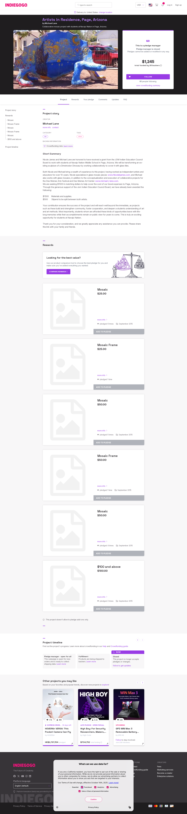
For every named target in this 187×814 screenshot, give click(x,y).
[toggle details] (73, 745)
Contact (134, 766)
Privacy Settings (51, 806)
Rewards (9, 115)
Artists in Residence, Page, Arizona (74, 19)
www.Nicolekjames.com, (119, 175)
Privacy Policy (19, 806)
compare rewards (58, 272)
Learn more (61, 664)
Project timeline (11, 147)
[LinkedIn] (30, 776)
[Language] (150, 5)
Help (104, 646)
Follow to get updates (122, 666)
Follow (148, 77)
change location (105, 12)
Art (45, 136)
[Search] (78, 5)
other (80, 136)
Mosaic (11, 120)
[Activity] (163, 5)
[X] (18, 776)
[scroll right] (142, 683)
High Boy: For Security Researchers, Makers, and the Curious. (92, 731)
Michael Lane (51, 23)
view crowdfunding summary (148, 85)
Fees (159, 766)
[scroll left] (138, 640)
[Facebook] (14, 776)
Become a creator (164, 773)
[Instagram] (26, 776)
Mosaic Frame (13, 124)
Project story (10, 110)
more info (47, 127)
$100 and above (14, 139)
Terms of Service (34, 806)
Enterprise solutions (165, 776)
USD (139, 5)
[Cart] (157, 5)
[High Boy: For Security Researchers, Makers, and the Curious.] (93, 704)
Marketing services (165, 770)
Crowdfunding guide (119, 646)
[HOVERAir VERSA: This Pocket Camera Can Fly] (58, 704)
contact (55, 127)
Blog (133, 773)
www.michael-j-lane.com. (107, 181)
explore (105, 685)
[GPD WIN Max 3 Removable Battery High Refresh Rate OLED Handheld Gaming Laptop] (128, 704)
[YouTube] (22, 776)
